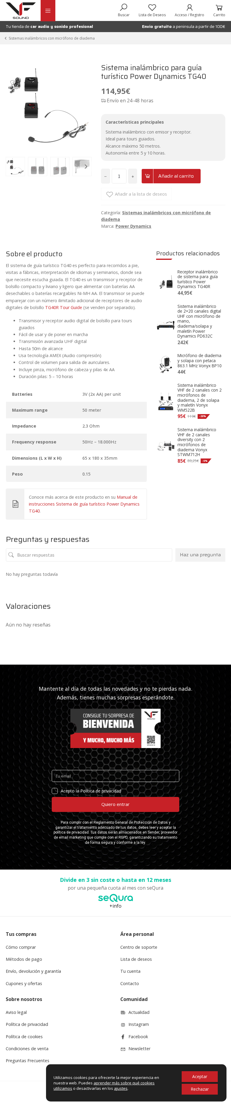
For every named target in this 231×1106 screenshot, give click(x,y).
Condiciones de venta (27, 1048)
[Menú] (48, 10)
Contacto (129, 983)
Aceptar (199, 1076)
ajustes (121, 1088)
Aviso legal (16, 1012)
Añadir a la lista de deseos (141, 194)
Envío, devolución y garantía (33, 971)
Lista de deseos (136, 959)
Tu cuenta (130, 971)
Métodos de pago (24, 959)
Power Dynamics (133, 226)
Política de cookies (24, 1036)
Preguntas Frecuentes (27, 1060)
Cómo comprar (21, 947)
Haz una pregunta (200, 554)
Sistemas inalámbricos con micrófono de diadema (52, 38)
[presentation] (12, 167)
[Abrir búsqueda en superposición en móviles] (123, 10)
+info (115, 906)
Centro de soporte (138, 947)
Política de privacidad (27, 1024)
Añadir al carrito (176, 176)
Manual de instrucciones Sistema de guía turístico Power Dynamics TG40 (84, 504)
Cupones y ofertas (24, 983)
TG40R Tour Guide (63, 307)
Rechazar (200, 1089)
